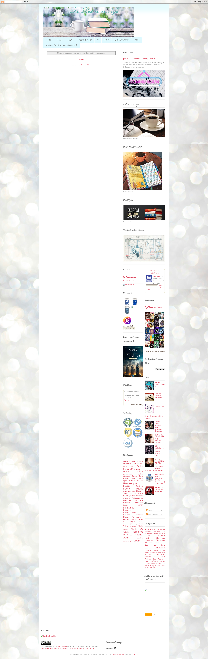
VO (141, 528)
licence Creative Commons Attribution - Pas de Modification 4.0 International (67, 648)
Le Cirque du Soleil (155, 552)
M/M (124, 496)
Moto (133, 496)
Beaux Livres (128, 466)
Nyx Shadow (62, 646)
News (106, 40)
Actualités (148, 531)
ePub (137, 540)
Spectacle (126, 521)
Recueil (125, 505)
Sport (135, 521)
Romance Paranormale (133, 517)
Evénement (148, 550)
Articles (150, 510)
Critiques (160, 547)
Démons (139, 481)
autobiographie (128, 541)
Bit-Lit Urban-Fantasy (133, 467)
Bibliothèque (152, 536)
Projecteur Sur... (150, 559)
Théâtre (125, 529)
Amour (125, 461)
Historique (131, 491)
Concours (162, 543)
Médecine (126, 498)
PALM (163, 557)
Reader (48, 40)
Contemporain (129, 478)
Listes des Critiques (121, 40)
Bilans (59, 40)
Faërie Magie (133, 488)
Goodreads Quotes (136, 404)
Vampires (137, 531)
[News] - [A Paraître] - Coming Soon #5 (139, 59)
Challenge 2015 (150, 540)
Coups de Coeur (155, 545)
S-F (138, 519)
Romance (128, 507)
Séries (137, 40)
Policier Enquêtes (133, 503)
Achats (162, 529)
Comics (134, 476)
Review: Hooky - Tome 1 (160, 384)
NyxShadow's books (153, 307)
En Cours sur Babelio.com (129, 279)
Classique (126, 476)
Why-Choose (127, 535)
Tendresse (133, 526)
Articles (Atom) (86, 65)
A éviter (156, 529)
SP (141, 519)
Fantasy (126, 486)
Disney (141, 478)
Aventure (136, 463)
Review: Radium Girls (159, 406)
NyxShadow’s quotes (132, 391)
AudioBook (127, 463)
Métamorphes (137, 498)
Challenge (160, 538)
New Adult (128, 500)
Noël (156, 557)
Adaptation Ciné (159, 531)
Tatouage (135, 524)
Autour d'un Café (85, 40)
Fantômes (139, 486)
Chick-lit (126, 472)
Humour (139, 491)
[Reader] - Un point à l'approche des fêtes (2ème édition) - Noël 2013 (160, 479)
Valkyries (126, 532)
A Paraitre (149, 529)
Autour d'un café (159, 533)
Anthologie (139, 461)
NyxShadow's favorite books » (155, 351)
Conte (141, 476)
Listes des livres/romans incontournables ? (61, 45)
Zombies (140, 538)
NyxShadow (156, 276)
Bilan (158, 536)
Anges (132, 461)
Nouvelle (139, 500)
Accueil (81, 59)
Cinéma (70, 40)
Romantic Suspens (130, 519)
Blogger (135, 654)
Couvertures (149, 548)
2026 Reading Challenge (155, 271)
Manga (128, 496)
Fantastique (130, 483)
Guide (125, 491)
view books (161, 292)
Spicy (131, 521)
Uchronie (134, 529)
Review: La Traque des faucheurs (159, 489)
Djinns (125, 481)
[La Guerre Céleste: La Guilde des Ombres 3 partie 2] (148, 346)
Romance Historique (133, 515)
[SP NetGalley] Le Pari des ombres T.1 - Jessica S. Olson (159, 450)
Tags (130, 524)
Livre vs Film (138, 493)
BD (141, 463)
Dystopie (132, 481)
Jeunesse (127, 494)
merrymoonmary (118, 654)
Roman (140, 505)
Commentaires (153, 514)
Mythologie (139, 496)
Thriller (140, 526)
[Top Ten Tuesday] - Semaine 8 (158, 395)
